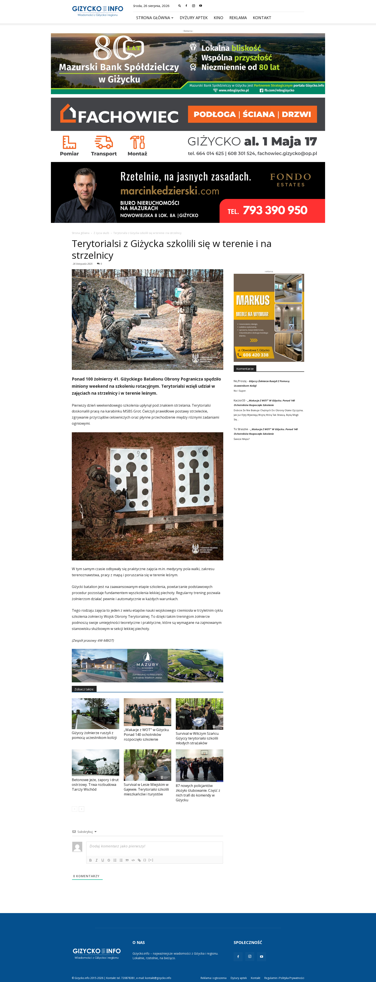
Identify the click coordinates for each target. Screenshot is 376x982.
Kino (218, 17)
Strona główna (153, 17)
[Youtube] (200, 6)
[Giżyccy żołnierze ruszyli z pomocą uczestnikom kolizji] (95, 713)
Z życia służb (101, 233)
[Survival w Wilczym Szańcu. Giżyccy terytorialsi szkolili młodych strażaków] (199, 714)
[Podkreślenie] (103, 860)
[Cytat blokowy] (127, 860)
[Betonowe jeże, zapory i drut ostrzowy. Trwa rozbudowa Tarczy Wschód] (95, 762)
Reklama (238, 17)
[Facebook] (186, 6)
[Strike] (109, 860)
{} (144, 860)
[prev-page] (74, 809)
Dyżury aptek (194, 17)
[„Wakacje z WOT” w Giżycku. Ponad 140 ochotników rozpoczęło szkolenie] (147, 712)
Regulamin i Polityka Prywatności (284, 978)
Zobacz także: (84, 689)
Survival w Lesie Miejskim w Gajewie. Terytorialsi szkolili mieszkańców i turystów (146, 789)
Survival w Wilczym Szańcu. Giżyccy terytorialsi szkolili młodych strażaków (197, 738)
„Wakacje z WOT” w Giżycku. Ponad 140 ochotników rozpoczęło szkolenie (146, 734)
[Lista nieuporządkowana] (121, 860)
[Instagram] (193, 6)
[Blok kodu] (133, 860)
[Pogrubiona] (90, 860)
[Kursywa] (97, 860)
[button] (179, 5)
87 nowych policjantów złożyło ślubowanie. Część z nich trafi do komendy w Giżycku (198, 792)
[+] (151, 860)
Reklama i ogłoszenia (214, 978)
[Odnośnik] (139, 860)
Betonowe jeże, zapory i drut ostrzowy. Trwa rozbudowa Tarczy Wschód (95, 784)
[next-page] (81, 809)
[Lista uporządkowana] (115, 860)
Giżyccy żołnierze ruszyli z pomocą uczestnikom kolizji (94, 735)
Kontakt (262, 17)
